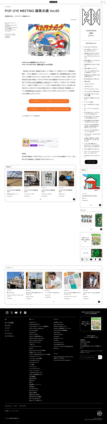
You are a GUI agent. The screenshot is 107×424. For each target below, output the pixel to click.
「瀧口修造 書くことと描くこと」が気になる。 (92, 65)
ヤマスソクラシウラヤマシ (34, 368)
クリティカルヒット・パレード (35, 356)
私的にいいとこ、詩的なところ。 (35, 400)
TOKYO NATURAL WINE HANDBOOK (62, 360)
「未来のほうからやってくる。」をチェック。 (92, 156)
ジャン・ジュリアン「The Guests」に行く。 (91, 109)
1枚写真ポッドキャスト (58, 322)
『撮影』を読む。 (87, 81)
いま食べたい (32, 344)
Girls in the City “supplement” (36, 328)
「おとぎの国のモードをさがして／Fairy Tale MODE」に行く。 (91, 50)
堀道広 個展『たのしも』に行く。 (90, 68)
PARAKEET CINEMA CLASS (60, 326)
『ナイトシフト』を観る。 (88, 102)
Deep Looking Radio (58, 324)
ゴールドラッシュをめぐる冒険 (35, 358)
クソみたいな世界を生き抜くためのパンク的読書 (39, 354)
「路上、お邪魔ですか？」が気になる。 (91, 149)
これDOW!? (56, 340)
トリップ (7, 328)
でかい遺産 (31, 364)
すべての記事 (9, 323)
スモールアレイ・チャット (59, 342)
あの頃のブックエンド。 (58, 338)
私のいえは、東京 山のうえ (35, 398)
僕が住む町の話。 (33, 378)
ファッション (8, 333)
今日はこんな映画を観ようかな (35, 374)
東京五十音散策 (32, 392)
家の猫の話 (31, 386)
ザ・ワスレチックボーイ (34, 362)
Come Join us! (8, 406)
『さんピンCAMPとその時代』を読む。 (92, 91)
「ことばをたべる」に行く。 (89, 84)
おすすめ (31, 348)
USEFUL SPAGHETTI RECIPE (35, 340)
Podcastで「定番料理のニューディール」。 (62, 328)
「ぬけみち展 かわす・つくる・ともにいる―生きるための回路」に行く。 (92, 113)
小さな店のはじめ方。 (33, 388)
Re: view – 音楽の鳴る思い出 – (36, 336)
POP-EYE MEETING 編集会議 (60, 330)
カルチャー (8, 325)
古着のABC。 (32, 380)
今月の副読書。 (32, 376)
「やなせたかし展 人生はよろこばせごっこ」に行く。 (92, 134)
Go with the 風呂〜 (33, 330)
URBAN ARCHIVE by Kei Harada (36, 338)
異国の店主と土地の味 (34, 394)
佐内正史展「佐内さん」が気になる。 (91, 79)
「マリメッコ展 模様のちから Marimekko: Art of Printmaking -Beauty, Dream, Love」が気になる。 (92, 145)
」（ (49, 109)
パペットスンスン (32, 366)
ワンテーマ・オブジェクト (34, 370)
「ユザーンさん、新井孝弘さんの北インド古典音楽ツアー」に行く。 (91, 71)
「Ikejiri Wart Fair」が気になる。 (91, 47)
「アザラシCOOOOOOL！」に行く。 (91, 89)
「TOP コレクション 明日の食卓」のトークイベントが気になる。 (91, 130)
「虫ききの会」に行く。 (88, 86)
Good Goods (32, 332)
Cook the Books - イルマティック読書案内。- (39, 326)
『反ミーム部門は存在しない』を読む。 (91, 105)
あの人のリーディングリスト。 (35, 342)
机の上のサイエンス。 (33, 390)
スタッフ (15, 406)
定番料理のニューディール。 (35, 384)
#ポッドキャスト (8, 34)
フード (7, 331)
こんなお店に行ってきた (34, 360)
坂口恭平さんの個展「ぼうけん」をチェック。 (92, 98)
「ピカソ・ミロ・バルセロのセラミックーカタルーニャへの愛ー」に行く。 (92, 152)
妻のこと (31, 382)
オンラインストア (22, 406)
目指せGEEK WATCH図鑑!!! (35, 396)
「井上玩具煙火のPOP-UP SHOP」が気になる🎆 (91, 94)
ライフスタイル (9, 336)
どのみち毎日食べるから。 (59, 344)
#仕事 (13, 34)
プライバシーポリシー (91, 350)
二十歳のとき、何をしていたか (35, 372)
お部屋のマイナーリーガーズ (35, 352)
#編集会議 (7, 37)
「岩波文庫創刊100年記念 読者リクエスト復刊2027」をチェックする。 (92, 121)
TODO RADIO (57, 332)
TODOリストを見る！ (91, 162)
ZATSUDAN (56, 336)
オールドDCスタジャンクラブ (35, 346)
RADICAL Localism (33, 334)
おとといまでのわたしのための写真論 (37, 350)
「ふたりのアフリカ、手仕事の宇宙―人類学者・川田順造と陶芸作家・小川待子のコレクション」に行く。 (91, 126)
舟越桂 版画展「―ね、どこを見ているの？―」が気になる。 (92, 61)
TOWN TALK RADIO (58, 334)
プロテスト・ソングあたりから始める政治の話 (63, 346)
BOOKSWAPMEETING (34, 324)
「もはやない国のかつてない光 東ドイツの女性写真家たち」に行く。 (91, 117)
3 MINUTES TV (32, 322)
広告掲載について (8, 410)
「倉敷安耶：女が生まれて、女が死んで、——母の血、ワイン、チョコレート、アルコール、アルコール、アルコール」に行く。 (92, 56)
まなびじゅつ (56, 348)
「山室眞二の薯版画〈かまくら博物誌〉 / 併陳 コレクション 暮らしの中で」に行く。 (91, 139)
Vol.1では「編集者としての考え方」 (40, 82)
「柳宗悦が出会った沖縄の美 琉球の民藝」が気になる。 (92, 75)
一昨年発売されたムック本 (31, 91)
